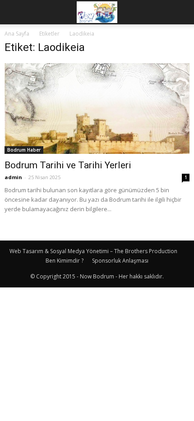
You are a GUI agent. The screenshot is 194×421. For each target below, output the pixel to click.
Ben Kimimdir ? (64, 260)
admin (13, 177)
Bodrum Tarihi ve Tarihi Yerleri (68, 165)
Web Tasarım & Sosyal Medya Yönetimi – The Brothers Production (93, 251)
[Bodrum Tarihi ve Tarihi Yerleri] (97, 108)
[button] (181, 12)
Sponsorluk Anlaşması (120, 260)
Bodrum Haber (24, 150)
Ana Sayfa (17, 33)
